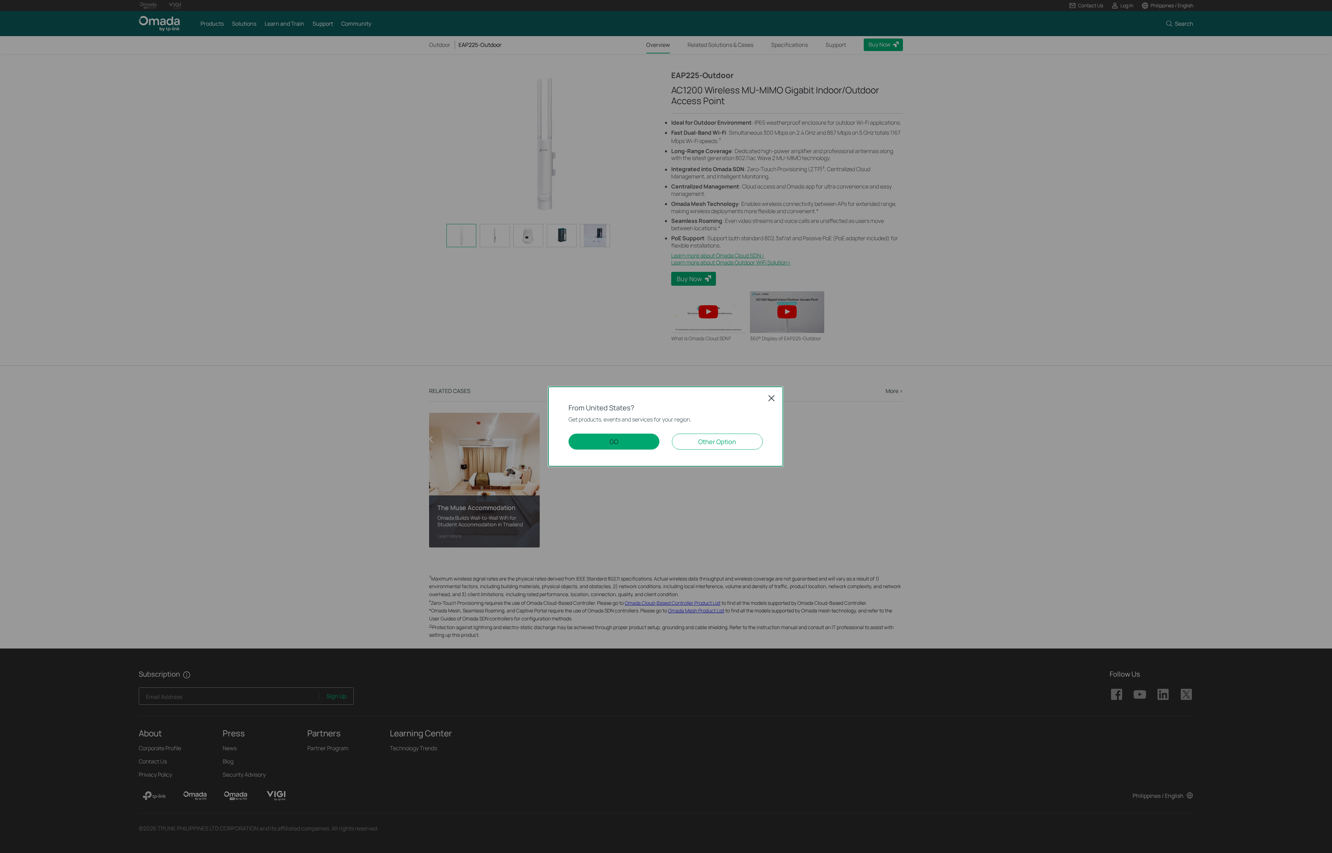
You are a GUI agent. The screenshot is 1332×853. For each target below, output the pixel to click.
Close (771, 398)
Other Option (717, 441)
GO (613, 441)
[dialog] (666, 426)
